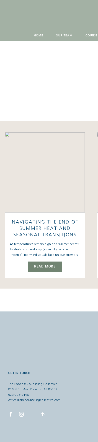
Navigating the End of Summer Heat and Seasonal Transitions (45, 228)
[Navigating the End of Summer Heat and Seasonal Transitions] (45, 172)
